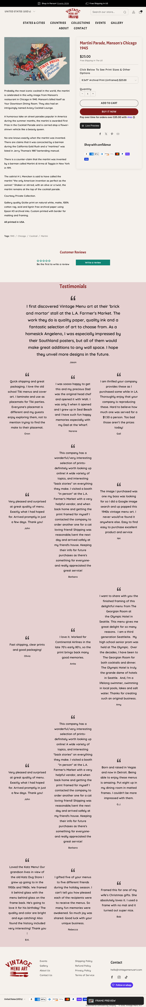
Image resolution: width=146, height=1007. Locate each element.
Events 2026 (63, 3)
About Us (45, 970)
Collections (80, 23)
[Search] (125, 12)
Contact (80, 28)
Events (100, 23)
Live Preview (92, 125)
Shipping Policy (83, 960)
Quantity (85, 88)
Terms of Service (84, 975)
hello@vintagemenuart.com (126, 969)
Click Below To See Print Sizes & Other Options (105, 71)
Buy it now (109, 111)
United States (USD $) (18, 11)
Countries (58, 23)
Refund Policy (83, 965)
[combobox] (109, 12)
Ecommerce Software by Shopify (101, 1005)
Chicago (22, 236)
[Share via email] (118, 134)
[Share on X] (106, 134)
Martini (44, 236)
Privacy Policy (83, 970)
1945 (12, 236)
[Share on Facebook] (100, 134)
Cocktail (33, 236)
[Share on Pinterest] (112, 134)
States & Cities (34, 23)
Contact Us (46, 975)
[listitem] (53, 3)
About (64, 28)
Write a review (93, 262)
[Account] (133, 12)
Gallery (117, 23)
